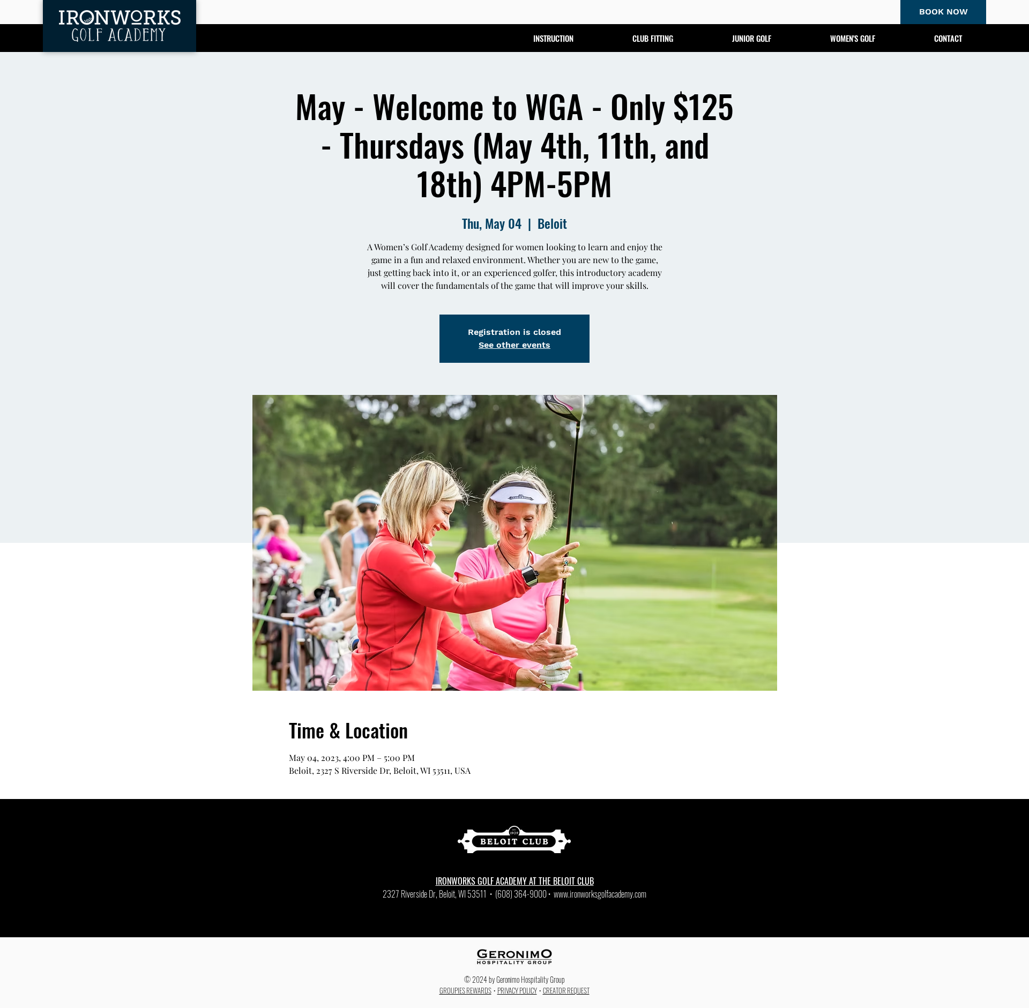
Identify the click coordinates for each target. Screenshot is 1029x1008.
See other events (514, 345)
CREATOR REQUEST (566, 990)
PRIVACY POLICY (517, 990)
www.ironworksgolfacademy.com (600, 893)
